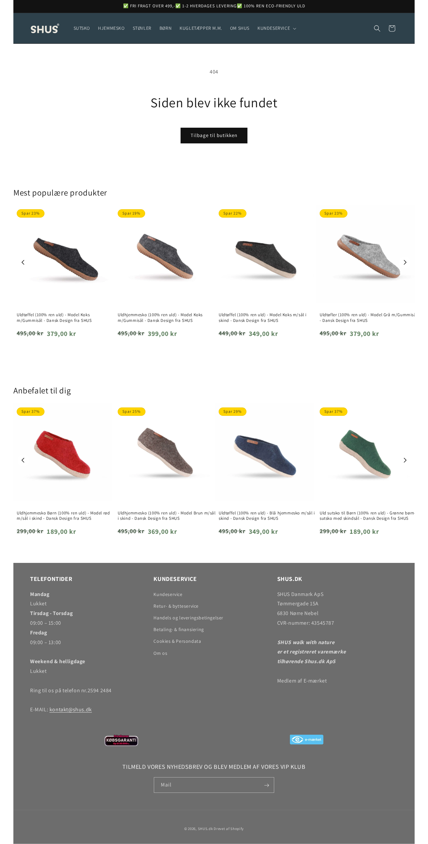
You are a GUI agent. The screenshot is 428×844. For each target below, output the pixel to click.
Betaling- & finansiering (178, 629)
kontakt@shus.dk (70, 709)
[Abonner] (266, 785)
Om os (160, 653)
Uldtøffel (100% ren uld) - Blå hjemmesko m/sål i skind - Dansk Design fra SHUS (267, 515)
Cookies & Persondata (177, 641)
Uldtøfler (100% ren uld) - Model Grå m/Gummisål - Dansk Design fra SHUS (368, 317)
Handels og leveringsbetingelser (188, 618)
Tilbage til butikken (214, 135)
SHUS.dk (205, 828)
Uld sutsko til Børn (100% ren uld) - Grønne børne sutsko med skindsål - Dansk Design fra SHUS (368, 515)
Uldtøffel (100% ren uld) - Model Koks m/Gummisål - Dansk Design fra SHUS (54, 317)
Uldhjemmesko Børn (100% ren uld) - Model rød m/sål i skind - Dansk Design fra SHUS (63, 515)
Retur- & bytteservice (176, 606)
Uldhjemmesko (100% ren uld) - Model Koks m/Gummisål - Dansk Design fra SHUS (160, 317)
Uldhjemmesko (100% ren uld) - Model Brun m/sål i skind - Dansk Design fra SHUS (167, 515)
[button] (276, 28)
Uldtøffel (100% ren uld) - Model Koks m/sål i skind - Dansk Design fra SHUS (263, 317)
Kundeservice (167, 594)
